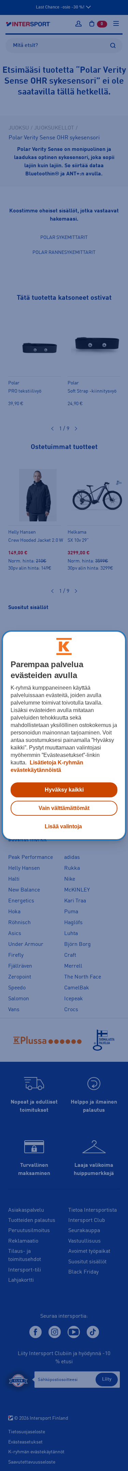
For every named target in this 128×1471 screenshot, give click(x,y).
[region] (64, 735)
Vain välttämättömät (64, 808)
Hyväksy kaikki (64, 790)
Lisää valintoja (63, 826)
